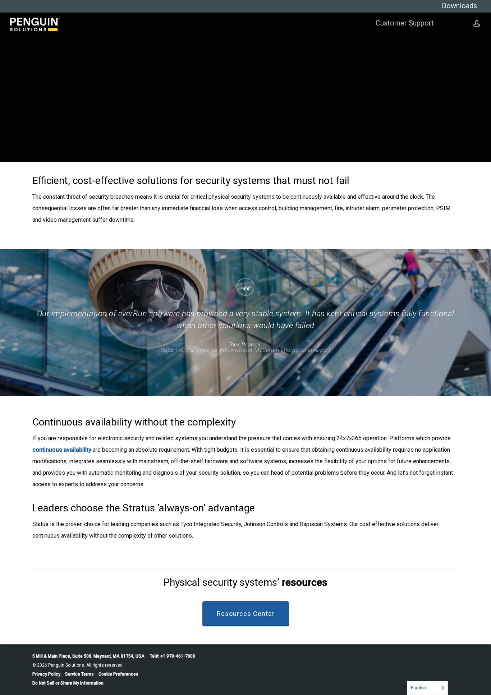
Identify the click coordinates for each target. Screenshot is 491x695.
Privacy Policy (46, 674)
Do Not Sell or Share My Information (68, 683)
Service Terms (79, 674)
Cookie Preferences (118, 674)
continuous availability (61, 449)
